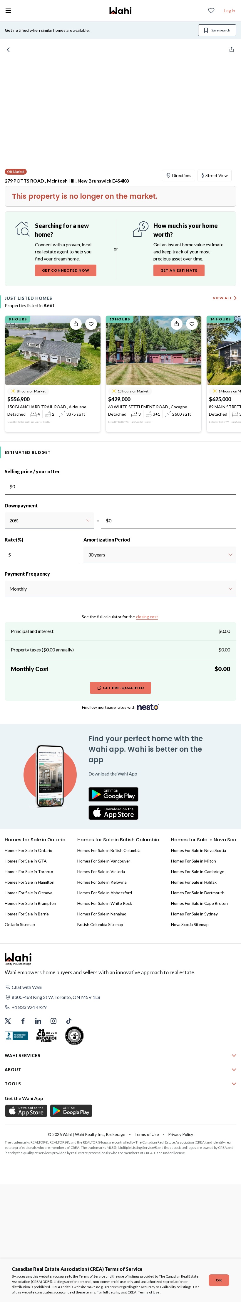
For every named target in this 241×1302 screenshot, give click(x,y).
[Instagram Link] (53, 1021)
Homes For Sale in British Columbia (108, 850)
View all (222, 298)
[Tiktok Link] (69, 1021)
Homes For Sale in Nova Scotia (198, 850)
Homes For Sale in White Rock (104, 903)
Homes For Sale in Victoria (101, 871)
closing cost (147, 616)
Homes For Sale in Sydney (194, 913)
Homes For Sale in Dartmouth (198, 892)
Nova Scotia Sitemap (190, 924)
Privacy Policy (180, 1134)
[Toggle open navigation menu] (8, 10)
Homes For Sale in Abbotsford (104, 892)
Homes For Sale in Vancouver (103, 860)
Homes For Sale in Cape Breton (199, 903)
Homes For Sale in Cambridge (197, 871)
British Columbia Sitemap (100, 924)
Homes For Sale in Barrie (27, 913)
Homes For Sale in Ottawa (28, 892)
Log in (229, 10)
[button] (120, 987)
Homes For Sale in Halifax (194, 882)
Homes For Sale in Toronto (29, 871)
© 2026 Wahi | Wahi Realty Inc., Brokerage (86, 1134)
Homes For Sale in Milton (193, 860)
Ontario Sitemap (20, 924)
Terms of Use (148, 1292)
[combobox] (9, 520)
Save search (220, 30)
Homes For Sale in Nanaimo (101, 913)
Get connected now (65, 270)
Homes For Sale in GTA (26, 860)
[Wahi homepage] (120, 10)
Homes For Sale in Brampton (30, 903)
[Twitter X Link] (8, 1021)
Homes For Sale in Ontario (28, 850)
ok (219, 1280)
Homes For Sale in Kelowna (102, 882)
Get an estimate (179, 270)
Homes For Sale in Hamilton (29, 882)
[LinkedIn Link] (38, 1021)
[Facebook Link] (23, 1021)
